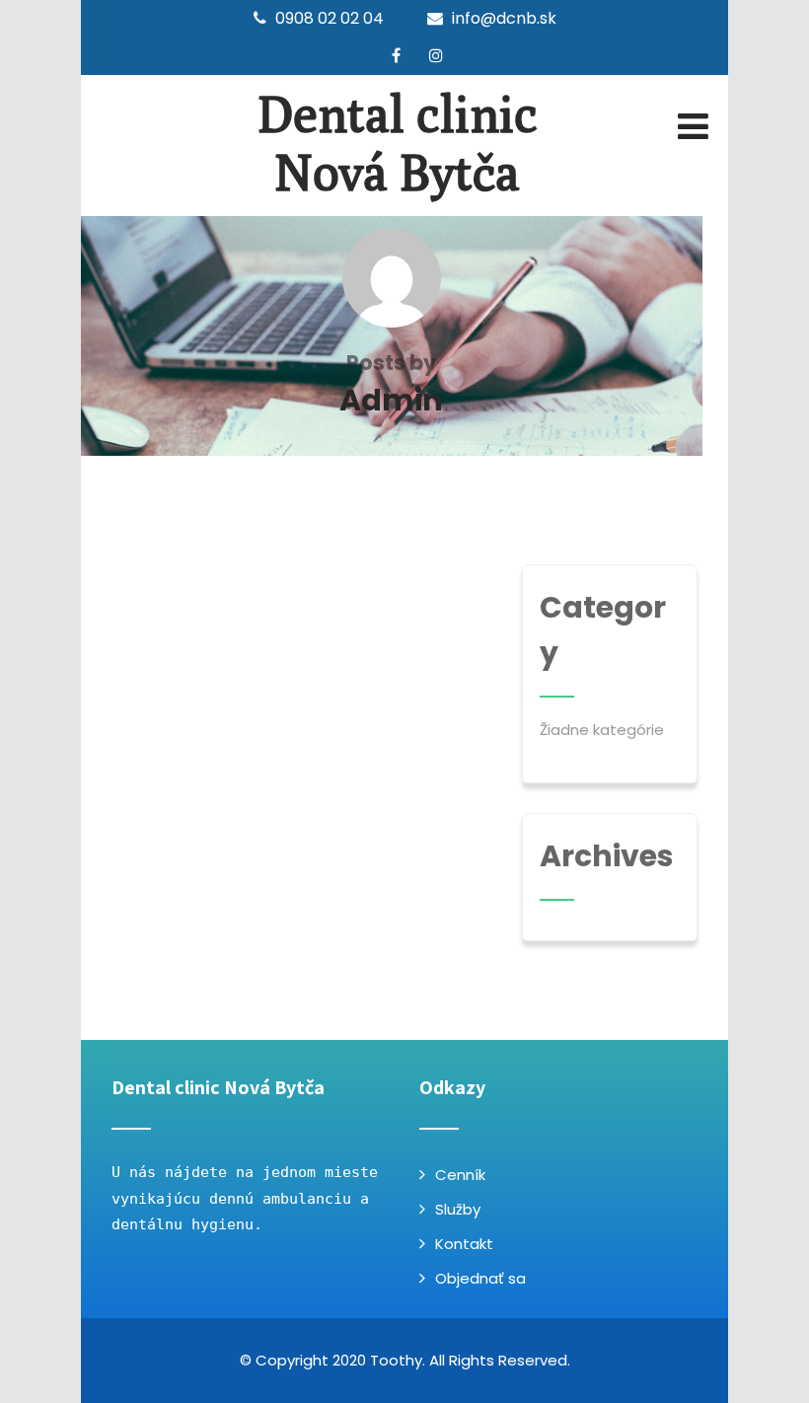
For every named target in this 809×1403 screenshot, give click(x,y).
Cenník (460, 1174)
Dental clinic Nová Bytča (397, 143)
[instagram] (436, 55)
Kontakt (464, 1243)
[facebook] (396, 55)
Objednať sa (480, 1278)
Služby (457, 1209)
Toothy (396, 1360)
